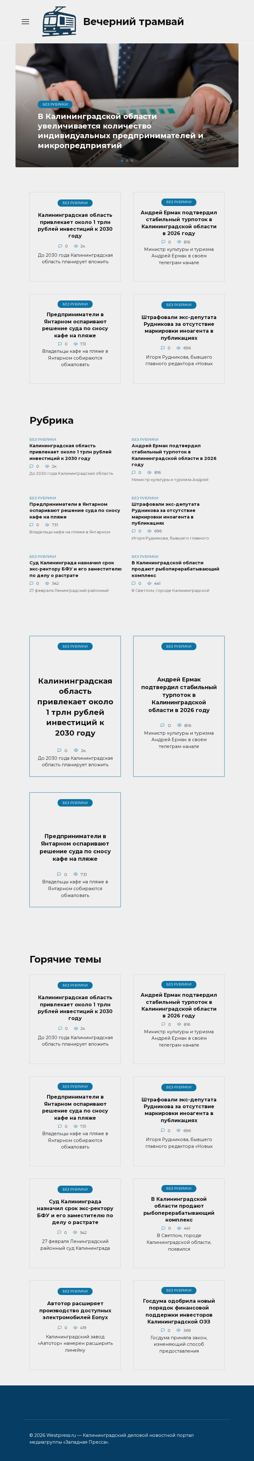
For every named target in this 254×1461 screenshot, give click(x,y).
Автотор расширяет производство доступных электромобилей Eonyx (75, 1310)
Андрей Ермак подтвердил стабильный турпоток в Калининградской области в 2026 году (179, 223)
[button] (122, 161)
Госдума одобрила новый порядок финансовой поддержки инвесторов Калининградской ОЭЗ (179, 1311)
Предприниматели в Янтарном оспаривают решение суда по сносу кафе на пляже (75, 325)
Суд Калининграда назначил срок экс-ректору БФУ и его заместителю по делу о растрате (75, 569)
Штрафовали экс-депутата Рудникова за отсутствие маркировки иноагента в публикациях (179, 327)
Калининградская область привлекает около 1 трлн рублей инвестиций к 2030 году (75, 225)
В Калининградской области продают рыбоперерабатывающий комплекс (175, 569)
